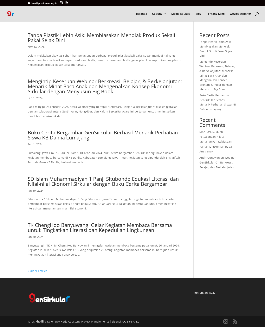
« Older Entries (37, 271)
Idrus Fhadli (36, 321)
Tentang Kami (215, 14)
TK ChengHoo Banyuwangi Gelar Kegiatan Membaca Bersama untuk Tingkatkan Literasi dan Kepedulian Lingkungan (100, 227)
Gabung (157, 14)
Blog (198, 14)
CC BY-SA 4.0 (130, 321)
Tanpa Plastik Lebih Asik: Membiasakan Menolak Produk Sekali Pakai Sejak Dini (101, 38)
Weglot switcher (240, 14)
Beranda (141, 14)
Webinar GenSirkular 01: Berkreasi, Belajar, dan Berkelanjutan (217, 162)
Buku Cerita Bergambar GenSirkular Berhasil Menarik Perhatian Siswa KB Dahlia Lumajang (103, 135)
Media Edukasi (181, 14)
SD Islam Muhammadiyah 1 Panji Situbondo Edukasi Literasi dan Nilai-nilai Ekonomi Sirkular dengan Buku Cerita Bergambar (103, 181)
